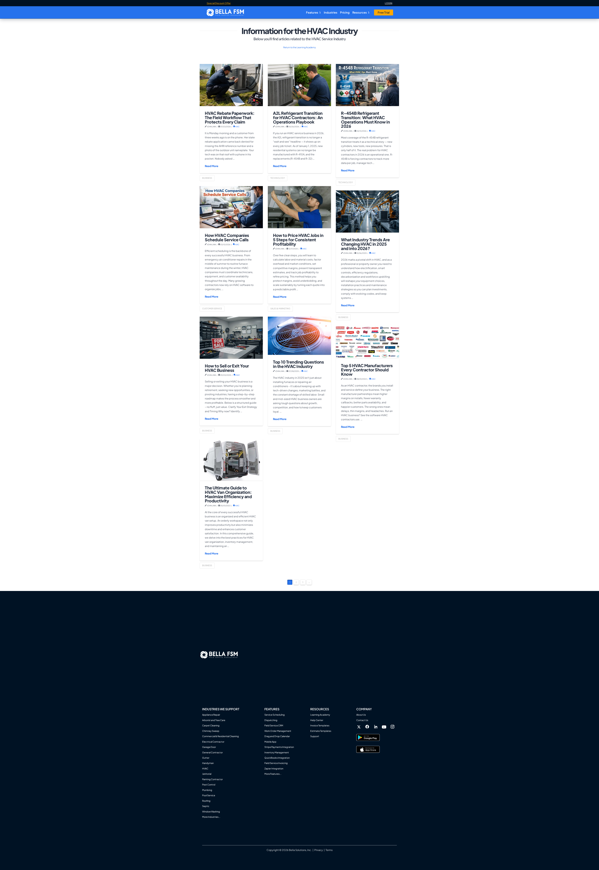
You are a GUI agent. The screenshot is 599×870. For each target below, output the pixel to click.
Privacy (318, 850)
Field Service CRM (273, 725)
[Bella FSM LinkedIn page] (375, 726)
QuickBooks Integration (277, 757)
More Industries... (211, 816)
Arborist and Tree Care (213, 720)
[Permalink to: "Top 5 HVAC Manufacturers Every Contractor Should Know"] (367, 341)
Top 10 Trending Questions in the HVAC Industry (298, 364)
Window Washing (211, 811)
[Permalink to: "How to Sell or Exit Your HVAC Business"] (231, 338)
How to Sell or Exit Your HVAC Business (227, 368)
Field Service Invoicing (276, 763)
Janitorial (206, 773)
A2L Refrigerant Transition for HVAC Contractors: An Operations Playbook (298, 117)
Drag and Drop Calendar (277, 736)
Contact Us (362, 720)
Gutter (205, 757)
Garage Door (209, 747)
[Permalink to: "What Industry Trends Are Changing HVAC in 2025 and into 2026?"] (367, 211)
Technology (277, 178)
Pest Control (208, 784)
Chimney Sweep (210, 730)
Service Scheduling (274, 714)
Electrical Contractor (213, 741)
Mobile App (270, 741)
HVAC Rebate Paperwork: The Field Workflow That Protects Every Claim (229, 117)
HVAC (237, 126)
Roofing (206, 800)
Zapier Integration (273, 768)
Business (207, 178)
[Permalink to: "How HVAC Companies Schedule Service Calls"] (231, 207)
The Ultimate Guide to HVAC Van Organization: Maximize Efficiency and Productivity (228, 494)
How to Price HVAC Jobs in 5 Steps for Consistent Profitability (298, 239)
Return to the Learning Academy (299, 47)
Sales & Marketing (280, 308)
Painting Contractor (212, 779)
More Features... (272, 773)
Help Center (316, 720)
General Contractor (212, 752)
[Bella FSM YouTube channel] (384, 726)
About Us (361, 714)
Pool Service (208, 795)
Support (314, 736)
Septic (205, 806)
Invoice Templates (319, 725)
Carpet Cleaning (210, 725)
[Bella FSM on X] (358, 726)
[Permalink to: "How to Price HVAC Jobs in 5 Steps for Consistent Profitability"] (299, 207)
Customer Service (212, 308)
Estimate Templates (320, 730)
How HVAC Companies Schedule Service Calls (227, 237)
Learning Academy (320, 714)
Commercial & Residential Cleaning (220, 736)
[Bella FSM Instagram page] (392, 726)
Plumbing (207, 790)
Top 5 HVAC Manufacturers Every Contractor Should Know (367, 370)
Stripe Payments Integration (279, 747)
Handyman (208, 763)
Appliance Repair (211, 714)
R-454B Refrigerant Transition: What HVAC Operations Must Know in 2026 (365, 120)
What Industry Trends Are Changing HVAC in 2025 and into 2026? (365, 244)
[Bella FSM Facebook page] (367, 726)
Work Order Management (277, 730)
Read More (211, 166)
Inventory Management (276, 752)
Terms (329, 850)
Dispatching (270, 720)
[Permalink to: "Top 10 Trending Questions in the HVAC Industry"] (299, 336)
